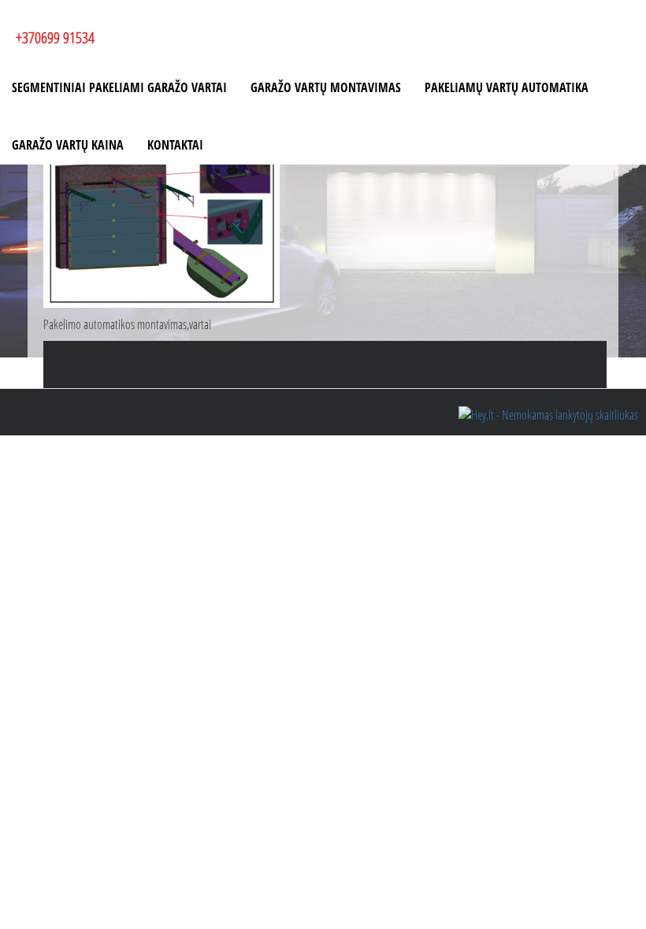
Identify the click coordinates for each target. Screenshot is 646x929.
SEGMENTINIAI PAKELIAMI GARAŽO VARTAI (119, 87)
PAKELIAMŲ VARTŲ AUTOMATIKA (506, 87)
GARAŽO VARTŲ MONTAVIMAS (326, 87)
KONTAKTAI (175, 145)
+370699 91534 (55, 37)
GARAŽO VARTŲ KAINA (68, 145)
